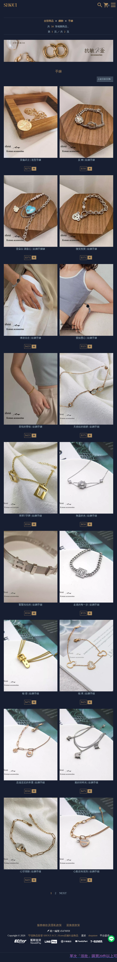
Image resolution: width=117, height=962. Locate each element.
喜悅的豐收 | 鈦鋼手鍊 (30, 426)
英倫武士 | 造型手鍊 (30, 160)
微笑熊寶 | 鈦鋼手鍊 (86, 249)
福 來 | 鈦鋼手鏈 (86, 693)
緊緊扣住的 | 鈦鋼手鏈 (30, 604)
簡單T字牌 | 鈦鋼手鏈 (30, 515)
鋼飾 (60, 21)
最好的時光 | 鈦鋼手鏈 (86, 782)
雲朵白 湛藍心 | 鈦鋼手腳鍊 (30, 249)
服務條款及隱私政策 (49, 925)
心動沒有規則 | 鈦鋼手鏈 (86, 871)
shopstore (93, 935)
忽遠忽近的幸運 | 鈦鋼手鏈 (30, 782)
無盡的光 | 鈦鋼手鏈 (86, 515)
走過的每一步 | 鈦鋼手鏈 (86, 604)
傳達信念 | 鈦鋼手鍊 (30, 338)
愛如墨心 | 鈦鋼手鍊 (86, 338)
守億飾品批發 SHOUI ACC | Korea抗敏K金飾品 (53, 935)
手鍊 (70, 21)
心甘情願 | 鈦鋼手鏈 (30, 871)
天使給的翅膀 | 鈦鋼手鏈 (86, 426)
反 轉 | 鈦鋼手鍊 (86, 160)
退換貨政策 (73, 925)
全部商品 (49, 21)
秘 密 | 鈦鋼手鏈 (30, 693)
